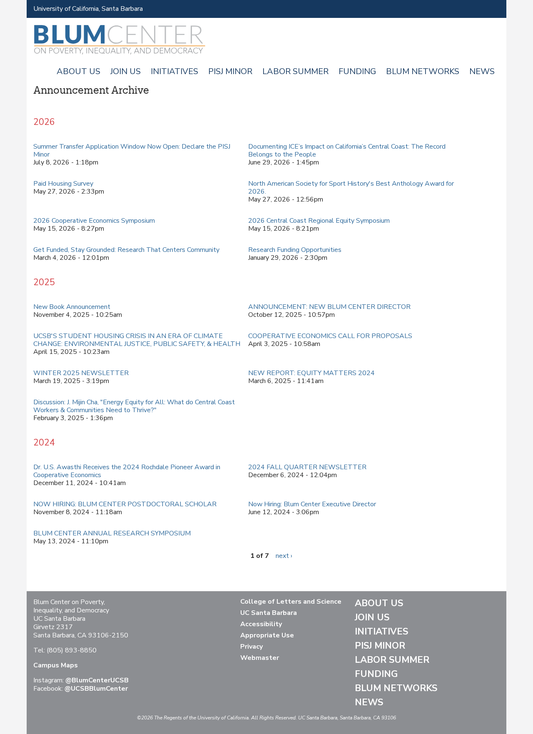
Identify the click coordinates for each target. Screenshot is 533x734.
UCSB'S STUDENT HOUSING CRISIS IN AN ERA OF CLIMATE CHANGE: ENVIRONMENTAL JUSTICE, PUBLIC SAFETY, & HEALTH (136, 339)
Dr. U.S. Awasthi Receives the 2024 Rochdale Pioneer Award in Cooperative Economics (126, 471)
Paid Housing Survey (63, 183)
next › (284, 555)
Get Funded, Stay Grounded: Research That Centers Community (126, 249)
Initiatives (174, 71)
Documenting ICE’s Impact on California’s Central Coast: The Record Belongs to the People (347, 150)
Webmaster (259, 657)
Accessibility (261, 624)
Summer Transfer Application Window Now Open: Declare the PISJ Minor (131, 150)
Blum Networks (422, 71)
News (482, 71)
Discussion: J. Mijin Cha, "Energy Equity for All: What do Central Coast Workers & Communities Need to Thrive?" (134, 406)
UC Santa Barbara (268, 612)
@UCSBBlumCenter (96, 688)
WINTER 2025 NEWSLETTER (81, 373)
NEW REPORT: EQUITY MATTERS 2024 (311, 373)
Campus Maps (55, 665)
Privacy (251, 646)
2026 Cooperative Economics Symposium (94, 220)
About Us (78, 71)
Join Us (125, 71)
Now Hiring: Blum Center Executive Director (312, 504)
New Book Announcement (71, 306)
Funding (357, 71)
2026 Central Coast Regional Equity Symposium (319, 220)
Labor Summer (295, 71)
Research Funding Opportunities (294, 249)
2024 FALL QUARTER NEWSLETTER (307, 467)
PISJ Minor (230, 71)
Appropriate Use (267, 635)
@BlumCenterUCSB (97, 680)
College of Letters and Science (290, 601)
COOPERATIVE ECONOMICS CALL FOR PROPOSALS (330, 336)
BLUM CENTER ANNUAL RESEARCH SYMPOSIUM (112, 533)
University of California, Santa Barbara (88, 8)
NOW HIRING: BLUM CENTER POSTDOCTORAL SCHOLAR (125, 504)
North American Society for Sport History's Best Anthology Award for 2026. (351, 187)
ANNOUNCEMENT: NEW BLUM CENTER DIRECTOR (329, 306)
